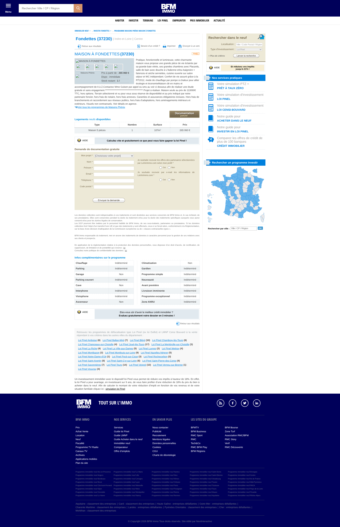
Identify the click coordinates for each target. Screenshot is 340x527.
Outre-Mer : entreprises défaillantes (218, 503)
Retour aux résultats (91, 46)
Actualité (219, 20)
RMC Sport (196, 435)
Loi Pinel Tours (114, 364)
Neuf (78, 439)
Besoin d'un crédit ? (150, 46)
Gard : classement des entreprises (137, 503)
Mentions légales (161, 439)
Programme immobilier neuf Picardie (242, 492)
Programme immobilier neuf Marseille (128, 485)
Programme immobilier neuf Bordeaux (90, 479)
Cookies (156, 447)
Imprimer (171, 46)
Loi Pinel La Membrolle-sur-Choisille (170, 344)
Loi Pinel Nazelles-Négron (154, 352)
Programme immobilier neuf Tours (203, 489)
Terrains (148, 20)
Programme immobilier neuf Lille (126, 475)
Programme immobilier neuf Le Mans (128, 472)
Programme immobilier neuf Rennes (166, 495)
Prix (78, 427)
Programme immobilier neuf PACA (241, 485)
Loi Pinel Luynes (147, 348)
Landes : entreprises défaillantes (145, 507)
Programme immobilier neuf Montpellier (129, 492)
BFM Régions (198, 451)
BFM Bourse (231, 427)
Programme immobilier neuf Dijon (89, 489)
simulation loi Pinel (115, 389)
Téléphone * (87, 180)
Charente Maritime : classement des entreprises (101, 507)
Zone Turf (230, 431)
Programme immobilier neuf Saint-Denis (205, 472)
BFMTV (195, 427)
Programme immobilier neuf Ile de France (244, 479)
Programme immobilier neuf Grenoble (90, 492)
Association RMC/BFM (237, 435)
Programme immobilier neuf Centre (241, 475)
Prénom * (88, 168)
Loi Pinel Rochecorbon (155, 356)
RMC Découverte (234, 447)
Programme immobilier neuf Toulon (203, 482)
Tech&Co (195, 443)
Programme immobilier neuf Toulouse (204, 485)
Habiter (119, 20)
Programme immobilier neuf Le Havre (90, 495)
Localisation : (228, 44)
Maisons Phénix (88, 73)
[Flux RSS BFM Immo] (222, 403)
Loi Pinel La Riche (87, 348)
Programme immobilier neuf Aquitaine (204, 495)
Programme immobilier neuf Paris (165, 485)
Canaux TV (81, 451)
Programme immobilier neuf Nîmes (165, 479)
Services (118, 427)
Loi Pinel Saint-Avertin (89, 360)
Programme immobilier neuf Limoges (128, 479)
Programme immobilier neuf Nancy (127, 495)
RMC (193, 439)
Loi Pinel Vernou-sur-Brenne (168, 364)
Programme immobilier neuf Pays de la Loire (245, 489)
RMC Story (231, 439)
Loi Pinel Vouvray (87, 369)
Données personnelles (164, 443)
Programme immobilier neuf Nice (164, 475)
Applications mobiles (86, 459)
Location (80, 435)
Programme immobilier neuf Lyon (127, 482)
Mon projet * (87, 155)
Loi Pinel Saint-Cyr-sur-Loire (122, 360)
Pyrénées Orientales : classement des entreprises (191, 507)
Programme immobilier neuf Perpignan (167, 489)
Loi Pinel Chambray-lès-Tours (167, 340)
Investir (133, 20)
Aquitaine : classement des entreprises (96, 503)
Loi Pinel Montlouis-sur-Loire (120, 352)
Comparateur (121, 447)
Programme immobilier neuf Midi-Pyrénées (244, 482)
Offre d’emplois (122, 451)
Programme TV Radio (87, 447)
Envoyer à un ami (191, 46)
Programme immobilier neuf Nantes (166, 472)
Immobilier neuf (122, 443)
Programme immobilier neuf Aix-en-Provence (93, 472)
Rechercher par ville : (219, 229)
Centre (138, 39)
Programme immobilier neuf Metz (127, 489)
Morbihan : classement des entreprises (96, 510)
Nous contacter (160, 427)
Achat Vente (82, 431)
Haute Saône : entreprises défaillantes (177, 503)
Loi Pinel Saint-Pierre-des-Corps (159, 360)
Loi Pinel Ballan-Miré (113, 340)
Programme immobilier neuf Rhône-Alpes (244, 495)
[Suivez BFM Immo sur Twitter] (246, 403)
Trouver (246, 56)
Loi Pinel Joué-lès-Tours (131, 344)
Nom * (90, 162)
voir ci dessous (159, 87)
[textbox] (46, 8)
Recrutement (159, 435)
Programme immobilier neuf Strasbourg (205, 479)
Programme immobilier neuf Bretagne (242, 472)
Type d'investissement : (223, 49)
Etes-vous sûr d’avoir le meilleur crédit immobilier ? (147, 314)
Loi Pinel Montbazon (89, 352)
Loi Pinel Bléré (137, 340)
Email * (89, 174)
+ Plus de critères (216, 56)
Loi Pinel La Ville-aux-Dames (118, 348)
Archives (80, 455)
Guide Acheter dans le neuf (128, 439)
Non (173, 167)
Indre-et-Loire (123, 39)
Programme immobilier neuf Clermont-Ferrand (94, 485)
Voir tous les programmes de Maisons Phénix (101, 107)
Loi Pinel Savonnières (89, 364)
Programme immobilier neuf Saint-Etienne (206, 475)
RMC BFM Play (199, 447)
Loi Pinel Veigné (137, 364)
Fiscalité (80, 443)
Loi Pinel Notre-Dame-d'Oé (92, 356)
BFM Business (198, 431)
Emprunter (179, 20)
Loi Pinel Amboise (87, 340)
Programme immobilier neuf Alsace (203, 492)
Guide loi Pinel (121, 431)
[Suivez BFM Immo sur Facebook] (234, 403)
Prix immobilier (199, 20)
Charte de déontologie (164, 455)
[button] (78, 8)
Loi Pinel (163, 20)
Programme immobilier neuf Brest (89, 482)
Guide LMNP (121, 435)
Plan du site (82, 463)
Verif (227, 443)
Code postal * (86, 186)
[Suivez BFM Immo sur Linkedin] (258, 403)
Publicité (156, 431)
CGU (155, 451)
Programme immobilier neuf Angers (89, 475)
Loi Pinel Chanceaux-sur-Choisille (96, 344)
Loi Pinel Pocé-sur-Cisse (125, 356)
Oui (164, 167)
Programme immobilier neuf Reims (165, 492)
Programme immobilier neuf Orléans (166, 482)
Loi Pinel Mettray (170, 348)
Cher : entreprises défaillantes (234, 507)
